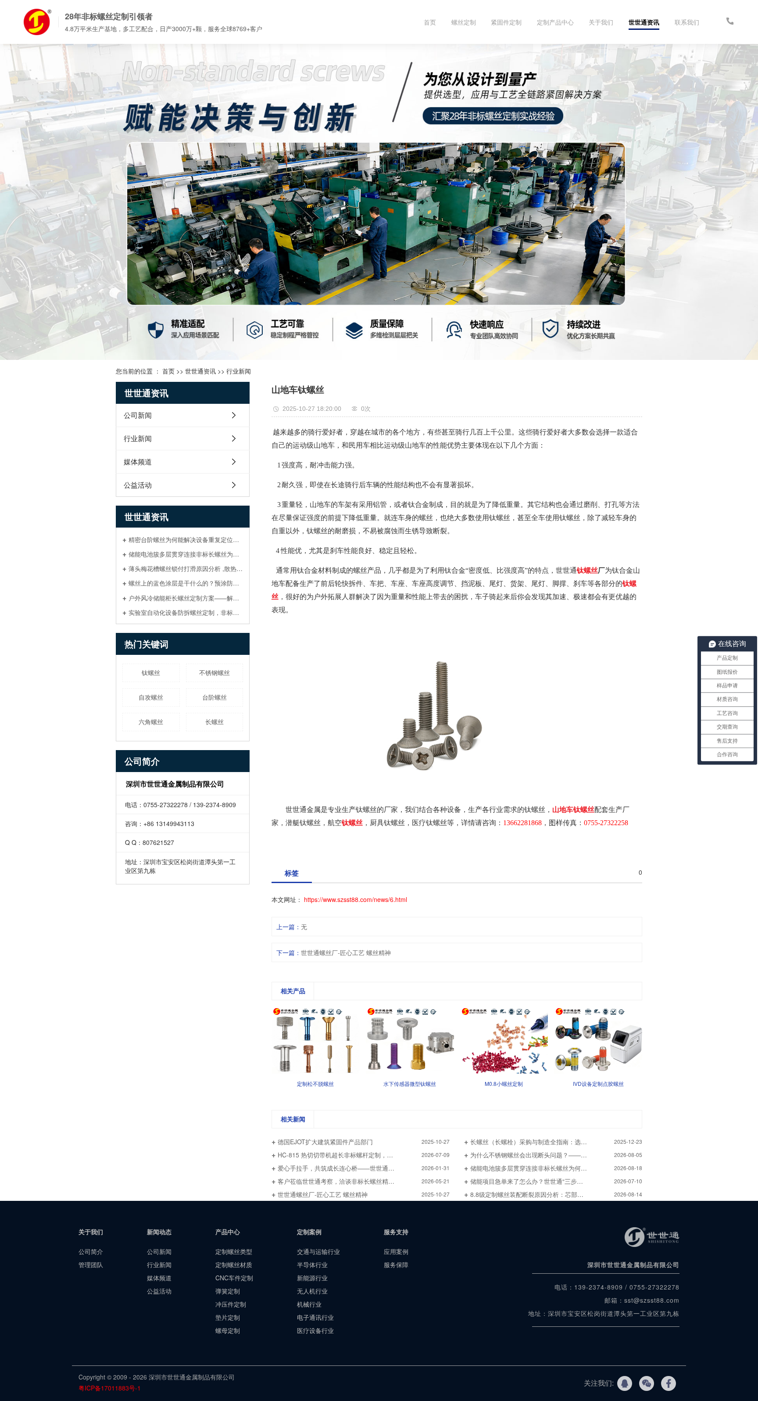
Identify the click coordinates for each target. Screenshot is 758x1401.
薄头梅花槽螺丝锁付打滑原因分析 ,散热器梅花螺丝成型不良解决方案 (186, 568)
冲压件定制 (230, 1304)
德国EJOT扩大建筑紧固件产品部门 (325, 1141)
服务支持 (396, 1231)
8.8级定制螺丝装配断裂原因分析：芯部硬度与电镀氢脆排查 (551, 1194)
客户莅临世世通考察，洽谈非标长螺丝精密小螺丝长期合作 (357, 1181)
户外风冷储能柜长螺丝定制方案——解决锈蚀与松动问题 (186, 597)
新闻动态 (159, 1231)
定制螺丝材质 (233, 1264)
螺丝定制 (463, 22)
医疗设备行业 (315, 1330)
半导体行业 (312, 1264)
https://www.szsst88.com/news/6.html (355, 899)
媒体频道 (138, 461)
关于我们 (601, 22)
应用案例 (396, 1251)
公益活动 (138, 485)
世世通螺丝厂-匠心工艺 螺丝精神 (346, 952)
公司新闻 (138, 415)
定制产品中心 (555, 22)
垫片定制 (227, 1317)
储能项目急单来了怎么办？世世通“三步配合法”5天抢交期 (548, 1181)
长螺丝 (214, 721)
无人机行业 (312, 1290)
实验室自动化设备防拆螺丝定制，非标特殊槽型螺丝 (186, 612)
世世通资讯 (644, 22)
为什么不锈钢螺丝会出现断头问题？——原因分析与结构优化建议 (556, 1154)
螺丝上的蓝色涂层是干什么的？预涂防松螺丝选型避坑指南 (186, 582)
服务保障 (396, 1264)
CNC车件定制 (234, 1277)
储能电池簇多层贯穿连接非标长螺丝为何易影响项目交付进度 (186, 554)
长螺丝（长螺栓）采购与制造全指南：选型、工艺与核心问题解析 (556, 1141)
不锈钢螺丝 (214, 672)
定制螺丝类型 (233, 1251)
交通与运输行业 (318, 1251)
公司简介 (91, 1251)
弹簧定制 (227, 1290)
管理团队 (91, 1264)
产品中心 (227, 1231)
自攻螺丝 (151, 697)
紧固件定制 (506, 22)
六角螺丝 (151, 721)
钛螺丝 (151, 672)
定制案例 (309, 1231)
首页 (430, 22)
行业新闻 (238, 370)
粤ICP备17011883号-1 (111, 1387)
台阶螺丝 (214, 697)
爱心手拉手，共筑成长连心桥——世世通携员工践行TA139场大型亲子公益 (364, 1168)
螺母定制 (227, 1330)
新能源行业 (312, 1277)
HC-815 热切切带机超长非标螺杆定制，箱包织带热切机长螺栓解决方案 (364, 1154)
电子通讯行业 (315, 1317)
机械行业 (309, 1304)
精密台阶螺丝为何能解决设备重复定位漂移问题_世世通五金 (186, 539)
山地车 (562, 809)
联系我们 (687, 22)
